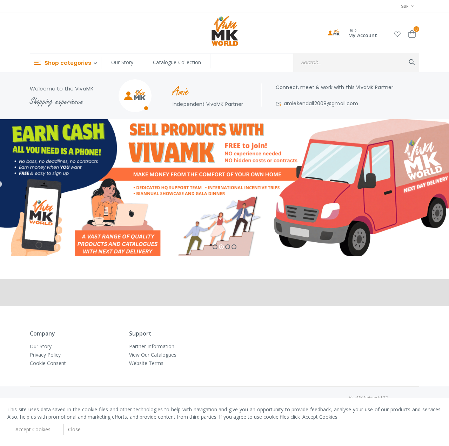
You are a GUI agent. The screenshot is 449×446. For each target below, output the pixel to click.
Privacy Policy (45, 354)
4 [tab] (234, 246)
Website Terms (146, 363)
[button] (397, 33)
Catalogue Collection (177, 62)
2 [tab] (221, 246)
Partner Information (151, 346)
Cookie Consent (48, 363)
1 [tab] (215, 246)
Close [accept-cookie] (74, 429)
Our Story (122, 62)
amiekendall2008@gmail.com (321, 103)
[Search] (411, 62)
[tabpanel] (224, 187)
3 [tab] (227, 246)
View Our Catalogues (152, 354)
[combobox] (356, 62)
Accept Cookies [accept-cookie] (33, 429)
